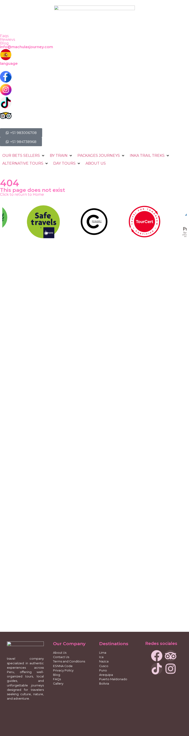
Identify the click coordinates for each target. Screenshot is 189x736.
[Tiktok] (156, 668)
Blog (4, 43)
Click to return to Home (22, 194)
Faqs (4, 36)
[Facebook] (156, 656)
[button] (23, 156)
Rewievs (7, 39)
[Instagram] (170, 668)
